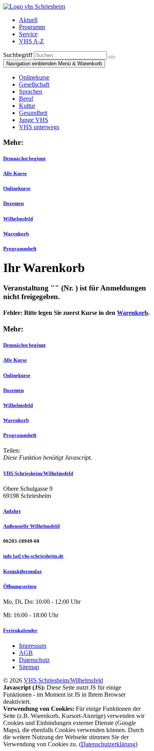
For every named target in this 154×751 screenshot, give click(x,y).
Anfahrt (12, 511)
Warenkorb (16, 234)
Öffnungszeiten (19, 586)
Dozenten (13, 203)
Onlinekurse (16, 188)
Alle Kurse (15, 173)
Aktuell (28, 20)
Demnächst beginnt (24, 158)
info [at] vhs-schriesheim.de (33, 556)
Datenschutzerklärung (108, 744)
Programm (32, 27)
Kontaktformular (22, 571)
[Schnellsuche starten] (112, 57)
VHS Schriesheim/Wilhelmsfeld (38, 473)
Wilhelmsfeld (18, 219)
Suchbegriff (17, 55)
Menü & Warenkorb (54, 64)
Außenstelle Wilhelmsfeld (31, 526)
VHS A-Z (31, 41)
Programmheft (19, 249)
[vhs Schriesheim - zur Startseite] (34, 6)
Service (28, 34)
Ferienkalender (20, 630)
